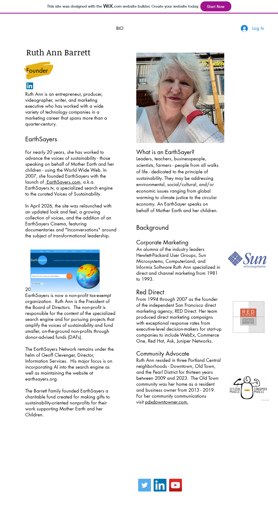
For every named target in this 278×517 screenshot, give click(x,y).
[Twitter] (144, 485)
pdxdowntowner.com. (166, 402)
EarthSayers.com (62, 182)
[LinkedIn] (29, 85)
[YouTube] (175, 485)
